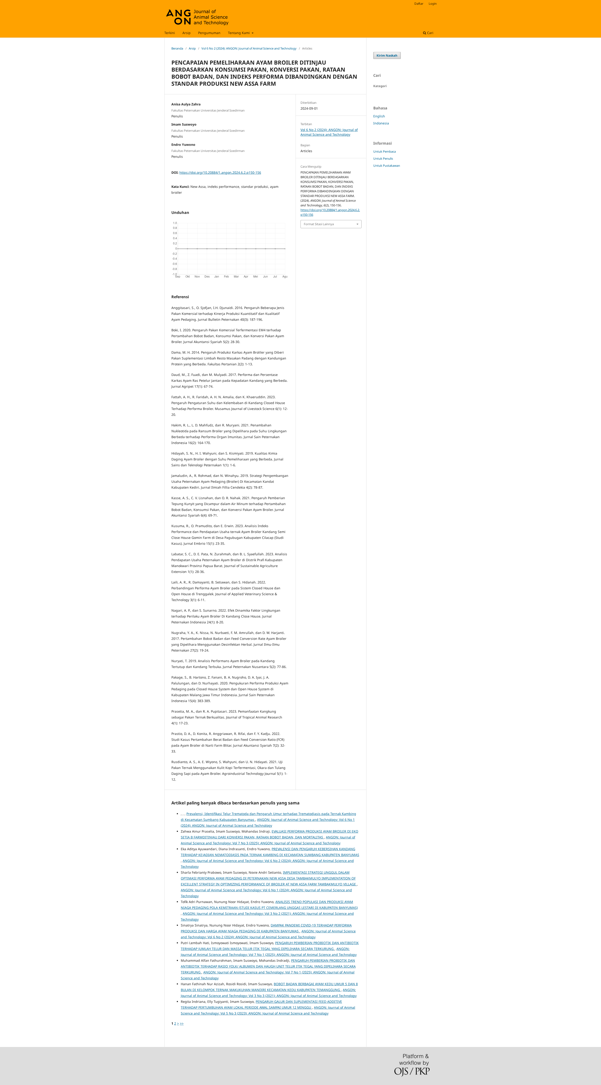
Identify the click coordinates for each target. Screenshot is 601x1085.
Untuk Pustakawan (386, 165)
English (379, 116)
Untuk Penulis (383, 158)
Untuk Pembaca (384, 151)
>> (182, 1023)
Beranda (177, 48)
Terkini (169, 33)
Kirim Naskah (387, 55)
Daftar (418, 3)
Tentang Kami (239, 33)
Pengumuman (209, 33)
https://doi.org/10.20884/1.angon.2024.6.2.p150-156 (220, 172)
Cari (429, 33)
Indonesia (381, 123)
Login (433, 3)
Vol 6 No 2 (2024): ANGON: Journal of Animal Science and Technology (249, 48)
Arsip (186, 33)
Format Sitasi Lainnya (319, 224)
